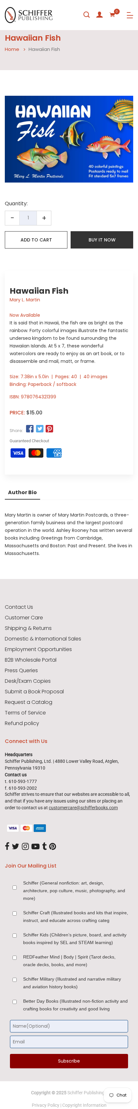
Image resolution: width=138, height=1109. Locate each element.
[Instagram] (25, 847)
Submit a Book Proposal (34, 691)
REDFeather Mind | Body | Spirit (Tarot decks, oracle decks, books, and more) (69, 960)
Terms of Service (25, 712)
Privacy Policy (45, 1105)
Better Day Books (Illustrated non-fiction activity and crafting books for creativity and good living (75, 1005)
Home (12, 49)
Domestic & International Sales (43, 638)
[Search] (86, 14)
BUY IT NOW (102, 240)
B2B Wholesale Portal (30, 660)
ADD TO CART (36, 240)
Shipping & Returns (28, 628)
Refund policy (22, 723)
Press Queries (21, 670)
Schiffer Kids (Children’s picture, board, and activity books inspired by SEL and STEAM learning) (74, 938)
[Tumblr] (44, 847)
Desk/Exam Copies (28, 681)
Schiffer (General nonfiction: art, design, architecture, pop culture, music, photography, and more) (74, 890)
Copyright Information (84, 1105)
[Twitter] (15, 847)
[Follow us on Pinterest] (49, 429)
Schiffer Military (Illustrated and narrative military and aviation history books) (72, 982)
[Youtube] (35, 847)
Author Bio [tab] (22, 492)
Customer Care (24, 617)
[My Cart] (112, 14)
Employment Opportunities (38, 649)
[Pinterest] (52, 847)
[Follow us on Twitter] (39, 429)
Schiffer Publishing (86, 1092)
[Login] (99, 14)
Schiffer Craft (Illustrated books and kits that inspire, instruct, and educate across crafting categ (75, 916)
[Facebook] (7, 847)
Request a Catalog (28, 702)
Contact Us (19, 607)
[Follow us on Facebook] (30, 429)
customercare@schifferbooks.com (83, 807)
